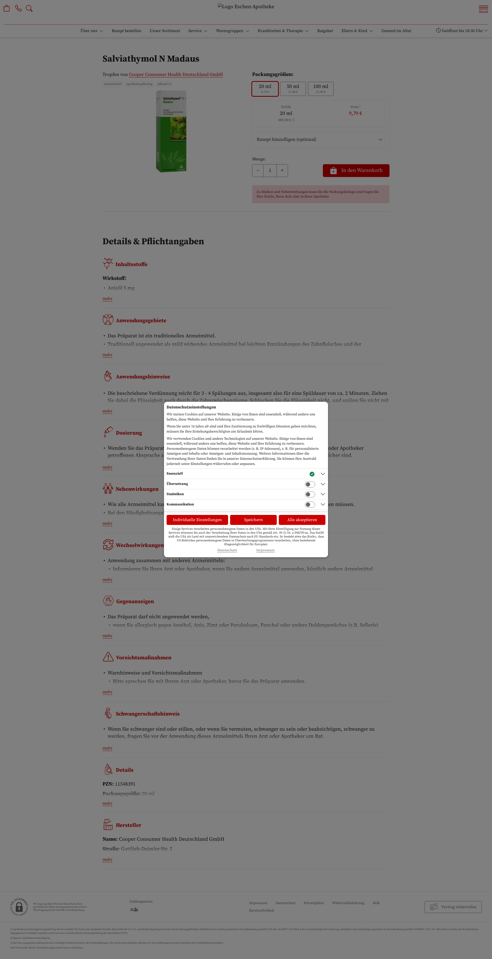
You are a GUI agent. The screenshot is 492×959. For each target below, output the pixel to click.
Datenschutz (227, 550)
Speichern (253, 519)
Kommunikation (180, 504)
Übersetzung (177, 484)
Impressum (265, 550)
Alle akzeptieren (302, 519)
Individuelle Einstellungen (197, 519)
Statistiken (175, 494)
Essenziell (175, 473)
